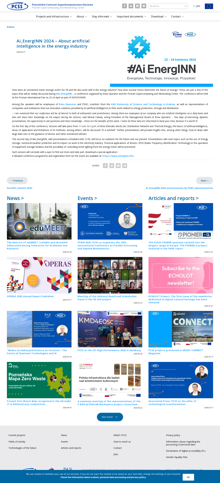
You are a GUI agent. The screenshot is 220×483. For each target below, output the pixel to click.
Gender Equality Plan (176, 457)
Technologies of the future (22, 447)
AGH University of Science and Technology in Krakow (143, 104)
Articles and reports (71, 447)
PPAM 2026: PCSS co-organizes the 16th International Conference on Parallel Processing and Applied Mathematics (107, 245)
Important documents (130, 16)
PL (194, 6)
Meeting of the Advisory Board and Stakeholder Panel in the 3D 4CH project (107, 298)
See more (107, 416)
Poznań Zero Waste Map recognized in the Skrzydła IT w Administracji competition (39, 403)
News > (15, 198)
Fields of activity (17, 441)
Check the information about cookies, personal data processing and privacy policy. (103, 477)
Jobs (116, 454)
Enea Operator (67, 104)
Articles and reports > (173, 198)
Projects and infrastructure (52, 16)
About (80, 16)
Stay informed (100, 16)
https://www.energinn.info (118, 155)
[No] (216, 476)
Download (157, 16)
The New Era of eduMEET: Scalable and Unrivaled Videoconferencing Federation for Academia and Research (37, 245)
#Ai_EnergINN (64, 93)
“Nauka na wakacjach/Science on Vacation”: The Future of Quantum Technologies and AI (37, 352)
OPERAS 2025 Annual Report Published (30, 296)
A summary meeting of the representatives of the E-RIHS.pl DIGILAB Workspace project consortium (109, 403)
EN (198, 6)
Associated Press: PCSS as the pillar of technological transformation (172, 403)
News (64, 435)
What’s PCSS (120, 435)
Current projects (17, 435)
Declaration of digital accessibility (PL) (186, 450)
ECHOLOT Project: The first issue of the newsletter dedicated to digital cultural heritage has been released (180, 299)
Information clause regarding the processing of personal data (183, 443)
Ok (188, 477)
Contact (176, 16)
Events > (87, 198)
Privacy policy (173, 435)
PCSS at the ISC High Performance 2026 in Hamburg (109, 350)
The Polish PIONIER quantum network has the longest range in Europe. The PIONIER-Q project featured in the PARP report (177, 245)
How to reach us (122, 441)
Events (10, 26)
